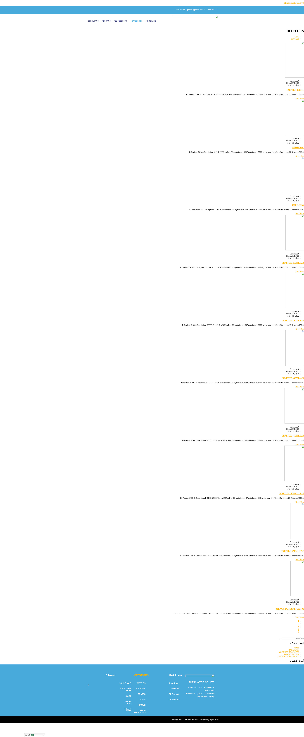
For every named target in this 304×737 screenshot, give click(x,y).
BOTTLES (295, 39)
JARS (128, 696)
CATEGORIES (141, 675)
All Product (174, 694)
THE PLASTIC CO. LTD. (294, 3)
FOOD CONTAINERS (140, 711)
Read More (300, 98)
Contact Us (93, 21)
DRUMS (142, 705)
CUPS (143, 700)
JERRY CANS (128, 702)
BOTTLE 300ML (295, 90)
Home (296, 37)
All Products (120, 21)
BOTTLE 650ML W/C (293, 551)
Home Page (151, 21)
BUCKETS (141, 689)
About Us (106, 21)
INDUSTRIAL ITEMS (125, 690)
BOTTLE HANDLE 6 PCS (288, 656)
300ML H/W (298, 205)
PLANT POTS (128, 710)
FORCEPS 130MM (291, 654)
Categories (137, 21)
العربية (28, 735)
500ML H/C (298, 147)
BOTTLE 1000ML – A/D (291, 493)
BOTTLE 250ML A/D (293, 263)
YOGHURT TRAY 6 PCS (289, 652)
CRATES (142, 694)
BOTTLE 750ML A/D (293, 436)
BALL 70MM (294, 650)
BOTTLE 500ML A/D (293, 378)
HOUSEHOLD (125, 683)
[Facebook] (88, 685)
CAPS (296, 648)
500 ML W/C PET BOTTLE (290, 609)
